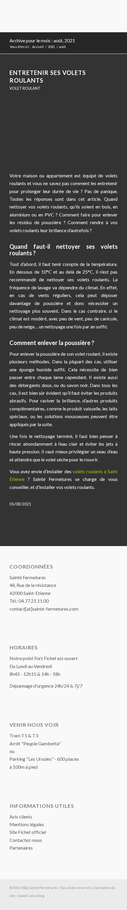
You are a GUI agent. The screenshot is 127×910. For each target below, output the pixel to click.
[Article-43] (63, 135)
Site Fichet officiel (27, 832)
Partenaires (21, 847)
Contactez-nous (25, 840)
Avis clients (20, 816)
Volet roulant (24, 88)
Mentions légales (26, 824)
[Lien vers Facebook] (113, 902)
